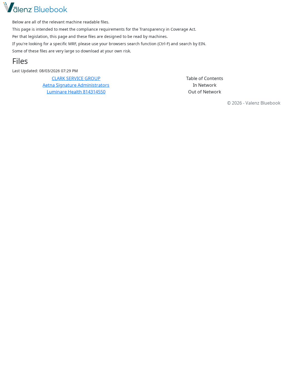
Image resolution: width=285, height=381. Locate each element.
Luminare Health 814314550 (76, 92)
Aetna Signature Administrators (76, 85)
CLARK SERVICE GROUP (76, 78)
